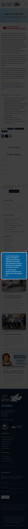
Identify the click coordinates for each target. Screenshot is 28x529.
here (7, 275)
